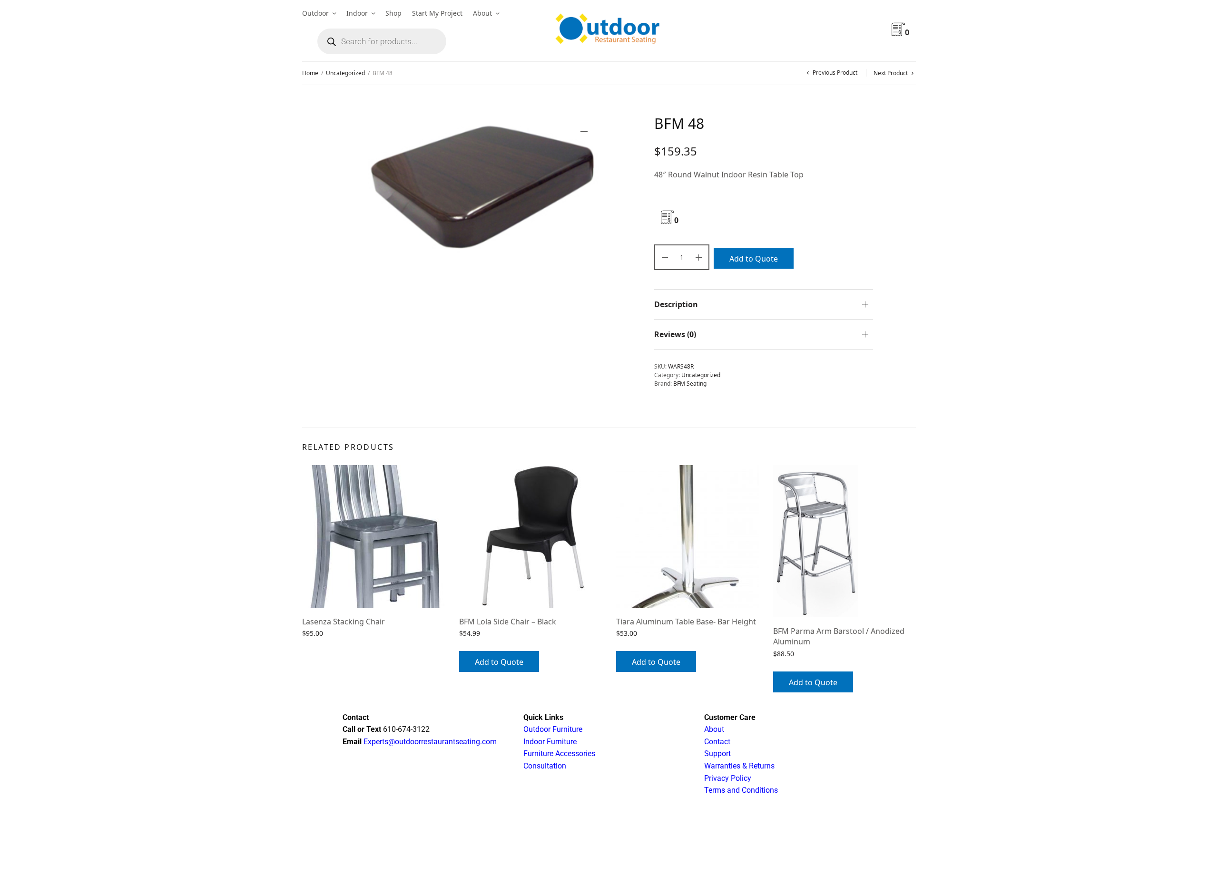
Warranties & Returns (739, 765)
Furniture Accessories (559, 753)
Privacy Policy (727, 778)
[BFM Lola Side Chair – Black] (530, 536)
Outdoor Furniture (552, 729)
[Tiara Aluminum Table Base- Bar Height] (687, 536)
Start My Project (437, 13)
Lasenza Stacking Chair (343, 621)
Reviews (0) (675, 334)
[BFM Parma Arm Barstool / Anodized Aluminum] (844, 541)
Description (676, 304)
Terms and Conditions (741, 790)
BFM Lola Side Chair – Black (507, 621)
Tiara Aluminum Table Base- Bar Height (686, 621)
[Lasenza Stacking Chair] (373, 536)
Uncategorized (345, 73)
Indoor (357, 13)
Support (717, 753)
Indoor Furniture (550, 741)
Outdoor (315, 13)
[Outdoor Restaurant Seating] (609, 31)
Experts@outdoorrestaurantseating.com (429, 741)
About (482, 13)
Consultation (544, 765)
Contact (717, 741)
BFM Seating (690, 383)
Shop (393, 13)
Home (310, 73)
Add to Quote (753, 258)
